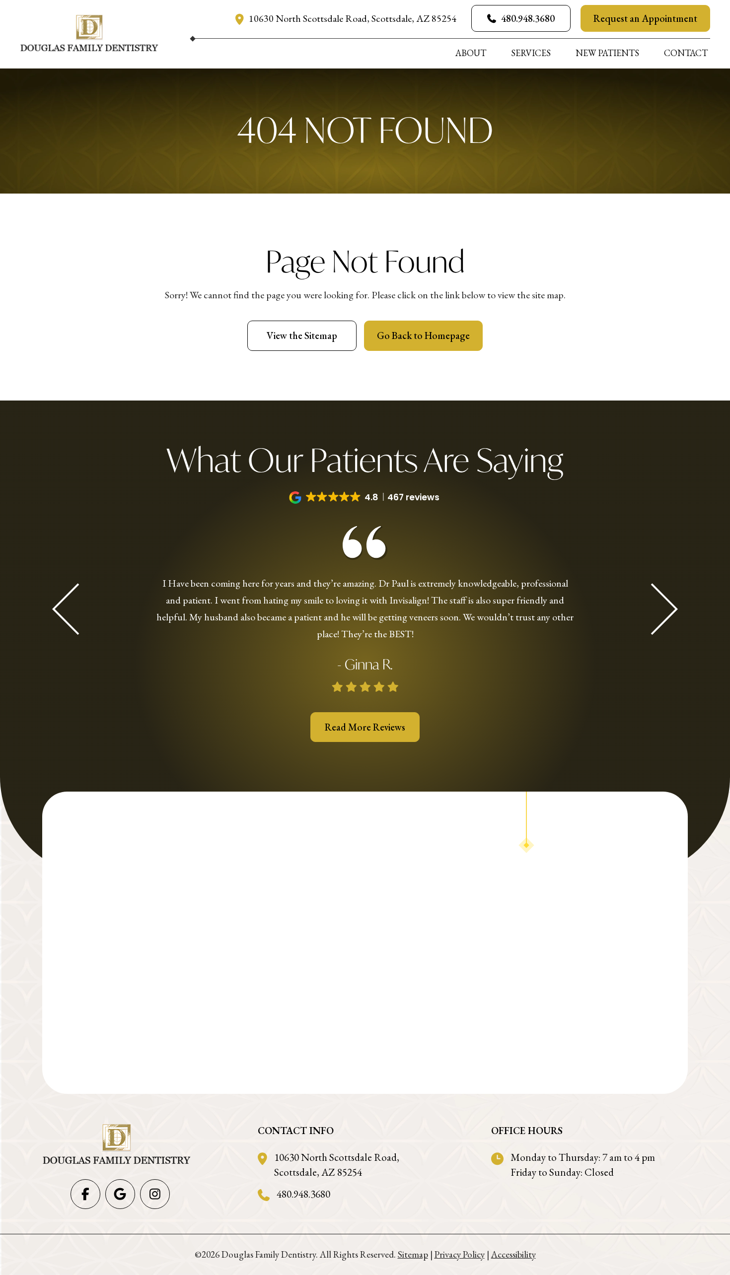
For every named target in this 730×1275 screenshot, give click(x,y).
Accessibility (513, 1254)
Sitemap (413, 1254)
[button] (365, 497)
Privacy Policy (460, 1254)
